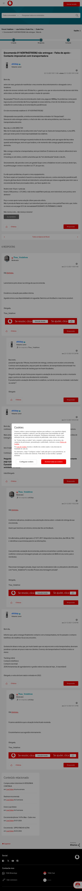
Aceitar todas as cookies (54, 462)
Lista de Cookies (21, 447)
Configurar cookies (26, 462)
